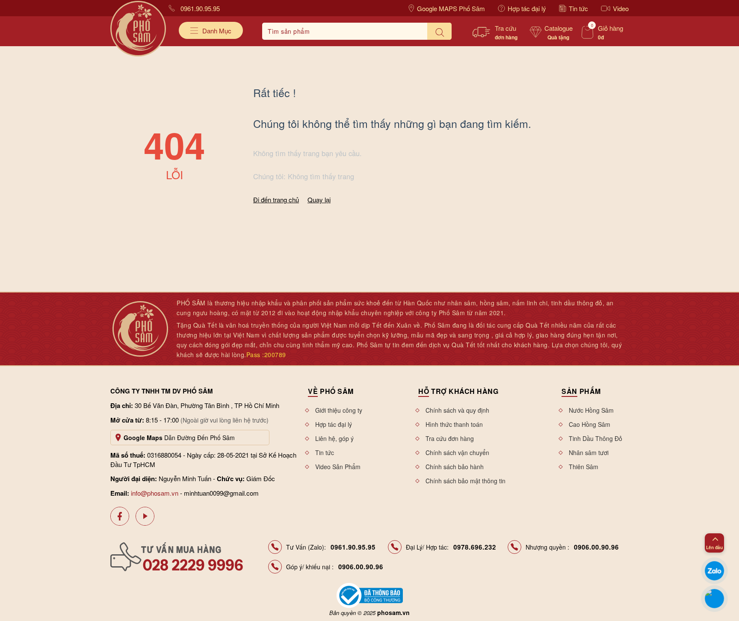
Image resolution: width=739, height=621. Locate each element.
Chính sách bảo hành (455, 466)
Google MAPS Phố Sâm (451, 8)
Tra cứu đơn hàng (450, 438)
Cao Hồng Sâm (589, 424)
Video (621, 8)
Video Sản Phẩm (338, 466)
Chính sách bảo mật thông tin (465, 480)
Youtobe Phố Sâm (145, 516)
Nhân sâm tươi (589, 452)
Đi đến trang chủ (276, 199)
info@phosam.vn (154, 492)
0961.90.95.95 (200, 8)
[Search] (439, 31)
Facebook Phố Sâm (119, 516)
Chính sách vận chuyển (457, 452)
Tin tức (578, 8)
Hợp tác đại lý (527, 8)
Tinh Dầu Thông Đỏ (595, 438)
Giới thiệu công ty (338, 410)
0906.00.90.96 (596, 547)
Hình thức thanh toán (454, 424)
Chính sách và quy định (457, 410)
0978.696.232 (474, 547)
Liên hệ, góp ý (334, 438)
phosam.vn (393, 612)
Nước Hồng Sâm (591, 410)
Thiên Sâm (583, 466)
